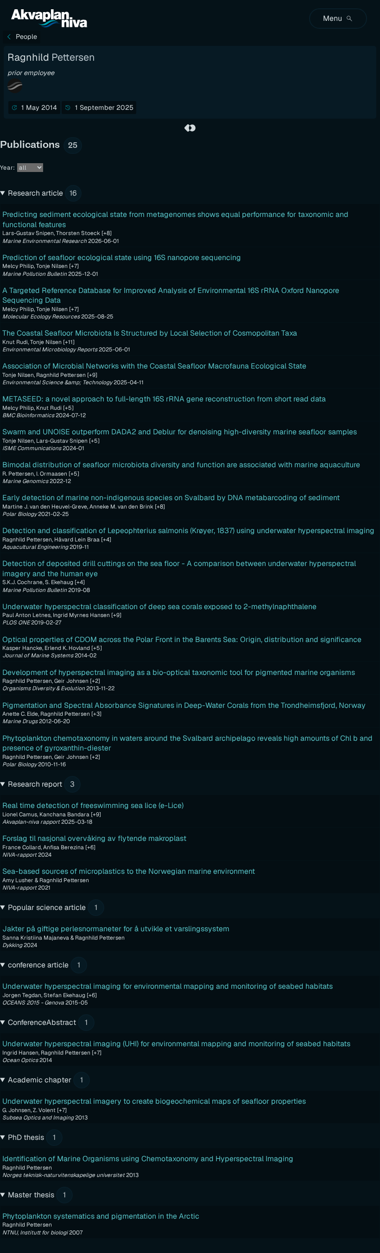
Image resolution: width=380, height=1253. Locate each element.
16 (73, 193)
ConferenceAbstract (48, 1022)
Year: (7, 168)
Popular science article (52, 907)
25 (72, 145)
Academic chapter (45, 1080)
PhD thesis (32, 1137)
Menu (332, 18)
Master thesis (37, 1195)
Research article (42, 193)
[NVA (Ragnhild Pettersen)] (190, 128)
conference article (44, 965)
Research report (41, 784)
